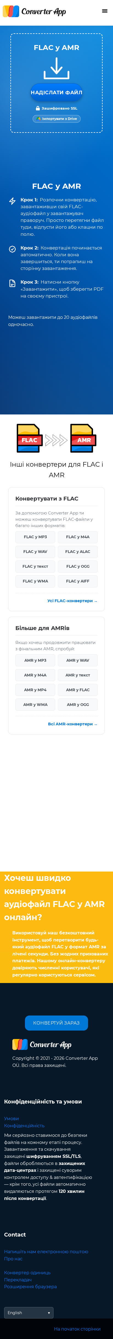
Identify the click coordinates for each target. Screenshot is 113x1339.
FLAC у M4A (77, 537)
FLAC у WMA (35, 581)
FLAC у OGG (77, 566)
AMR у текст (78, 675)
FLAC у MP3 (35, 537)
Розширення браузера (30, 1286)
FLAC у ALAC (77, 551)
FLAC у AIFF (77, 581)
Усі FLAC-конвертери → (72, 600)
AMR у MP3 (35, 660)
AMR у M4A (35, 675)
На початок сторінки (77, 1329)
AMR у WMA (35, 704)
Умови (11, 1118)
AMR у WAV (77, 660)
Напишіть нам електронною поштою (46, 1251)
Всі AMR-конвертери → (73, 723)
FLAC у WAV (35, 551)
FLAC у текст (35, 566)
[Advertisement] (56, 804)
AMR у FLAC (78, 689)
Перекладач (18, 1279)
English (15, 1312)
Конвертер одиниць (27, 1272)
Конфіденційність (24, 1125)
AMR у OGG (78, 704)
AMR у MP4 (35, 689)
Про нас (13, 1258)
